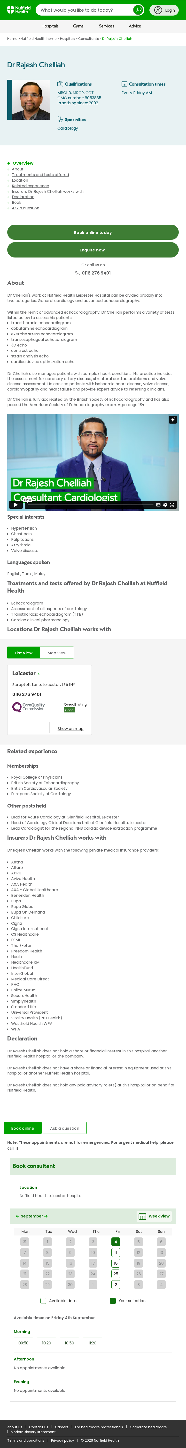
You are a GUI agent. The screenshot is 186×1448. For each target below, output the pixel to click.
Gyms (78, 26)
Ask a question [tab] (64, 1128)
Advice (135, 26)
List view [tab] (24, 653)
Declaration (23, 197)
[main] (93, 726)
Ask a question (25, 208)
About (17, 169)
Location (20, 180)
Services (106, 26)
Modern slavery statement (33, 1432)
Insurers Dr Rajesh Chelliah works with (48, 191)
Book (16, 202)
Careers (61, 1427)
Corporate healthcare (148, 1427)
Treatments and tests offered (40, 175)
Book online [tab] (22, 1128)
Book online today (93, 232)
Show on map (71, 728)
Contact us (38, 1427)
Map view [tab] (56, 653)
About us (14, 1427)
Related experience (30, 186)
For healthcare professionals (99, 1427)
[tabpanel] (93, 701)
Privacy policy (62, 1440)
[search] (90, 10)
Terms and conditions (25, 1440)
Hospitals (50, 26)
